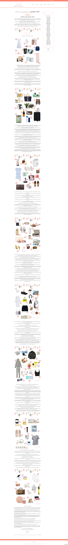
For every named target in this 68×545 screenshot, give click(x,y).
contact (48, 4)
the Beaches (26, 327)
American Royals (18, 204)
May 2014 (48, 38)
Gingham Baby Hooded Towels (19, 509)
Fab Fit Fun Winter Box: (18, 125)
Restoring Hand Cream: (19, 455)
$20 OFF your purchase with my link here (33, 66)
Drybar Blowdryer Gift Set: (19, 397)
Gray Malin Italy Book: (18, 326)
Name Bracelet (17, 274)
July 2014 (48, 37)
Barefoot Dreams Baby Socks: (20, 197)
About (33, 4)
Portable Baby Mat (17, 522)
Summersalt (15, 391)
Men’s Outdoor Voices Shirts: (22, 462)
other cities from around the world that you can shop (28, 266)
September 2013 (48, 44)
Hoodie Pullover (24, 390)
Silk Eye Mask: (17, 256)
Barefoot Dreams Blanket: (20, 384)
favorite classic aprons (26, 259)
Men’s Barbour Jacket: (19, 386)
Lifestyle (37, 4)
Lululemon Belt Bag (18, 525)
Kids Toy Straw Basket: (18, 524)
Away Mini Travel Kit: (18, 134)
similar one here (36, 397)
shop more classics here (34, 255)
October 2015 (48, 29)
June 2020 (48, 18)
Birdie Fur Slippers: (18, 458)
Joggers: (28, 390)
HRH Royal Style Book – (25, 457)
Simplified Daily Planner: (18, 465)
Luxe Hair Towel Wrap (18, 519)
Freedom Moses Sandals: (18, 272)
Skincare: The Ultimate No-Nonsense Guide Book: (24, 329)
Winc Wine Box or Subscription (19, 78)
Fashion (41, 4)
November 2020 (48, 17)
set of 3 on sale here (27, 508)
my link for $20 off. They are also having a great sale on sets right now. (31, 151)
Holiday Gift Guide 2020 (27, 17)
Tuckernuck (34, 386)
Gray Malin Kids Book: (24, 385)
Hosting (31, 534)
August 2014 (48, 36)
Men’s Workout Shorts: (18, 337)
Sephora (35, 516)
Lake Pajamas (17, 199)
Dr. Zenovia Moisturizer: (19, 321)
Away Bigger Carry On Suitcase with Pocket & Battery (23, 149)
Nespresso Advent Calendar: (23, 77)
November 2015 (48, 28)
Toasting (34, 534)
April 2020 (48, 19)
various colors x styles (37, 199)
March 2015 (48, 32)
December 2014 (48, 33)
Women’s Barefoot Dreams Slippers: (21, 262)
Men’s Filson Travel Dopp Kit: (19, 280)
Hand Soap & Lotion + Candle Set (19, 513)
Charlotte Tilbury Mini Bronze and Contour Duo (21, 510)
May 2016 (48, 26)
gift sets (30, 339)
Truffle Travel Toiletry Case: (19, 404)
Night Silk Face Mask (21, 71)
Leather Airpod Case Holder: (19, 276)
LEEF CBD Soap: (21, 325)
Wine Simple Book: (18, 395)
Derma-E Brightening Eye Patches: (22, 454)
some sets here (37, 130)
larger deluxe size (37, 69)
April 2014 (48, 39)
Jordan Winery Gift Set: (18, 131)
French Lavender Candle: (18, 141)
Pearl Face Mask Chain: (19, 463)
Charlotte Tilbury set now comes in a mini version (29, 208)
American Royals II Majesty (24, 204)
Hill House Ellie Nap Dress (20, 65)
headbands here (20, 145)
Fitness (27, 534)
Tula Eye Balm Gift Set (18, 201)
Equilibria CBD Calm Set (18, 75)
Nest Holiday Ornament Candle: (20, 193)
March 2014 (48, 40)
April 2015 (48, 31)
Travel (45, 4)
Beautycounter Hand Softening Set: (20, 339)
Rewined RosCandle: (19, 388)
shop (52, 4)
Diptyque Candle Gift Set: (20, 467)
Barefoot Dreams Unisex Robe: (21, 328)
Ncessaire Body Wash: (19, 260)
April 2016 (48, 27)
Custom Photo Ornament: (25, 336)
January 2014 (48, 41)
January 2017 (48, 22)
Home (29, 534)
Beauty (22, 534)
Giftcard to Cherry (17, 72)
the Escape (38, 326)
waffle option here (32, 519)
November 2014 (48, 34)
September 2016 (48, 23)
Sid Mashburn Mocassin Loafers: (20, 138)
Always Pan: (17, 258)
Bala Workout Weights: (19, 408)
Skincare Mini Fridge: (18, 195)
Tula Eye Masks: (18, 410)
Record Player (18, 270)
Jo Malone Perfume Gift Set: (20, 341)
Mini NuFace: (17, 460)
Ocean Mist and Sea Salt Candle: (19, 254)
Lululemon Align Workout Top (20, 406)
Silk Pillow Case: (18, 402)
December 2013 (48, 42)
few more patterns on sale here (36, 508)
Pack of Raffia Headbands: (19, 191)
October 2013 (48, 43)
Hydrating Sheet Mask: (19, 451)
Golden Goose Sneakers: (19, 452)
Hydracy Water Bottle (19, 83)
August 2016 (48, 24)
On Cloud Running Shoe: (19, 323)
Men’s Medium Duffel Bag (18, 518)
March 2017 (48, 21)
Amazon (30, 210)
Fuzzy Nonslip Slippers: (19, 393)
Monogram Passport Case (19, 268)
